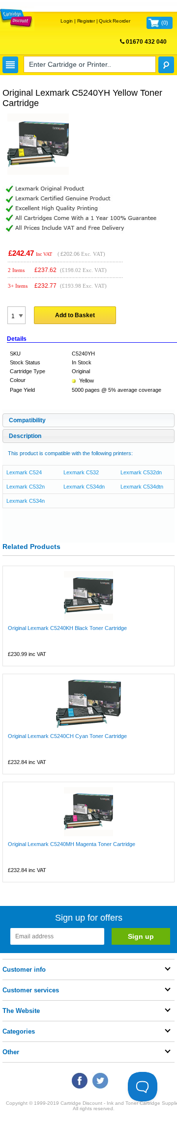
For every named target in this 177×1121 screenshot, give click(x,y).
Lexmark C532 (81, 472)
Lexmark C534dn (84, 487)
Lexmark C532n (25, 487)
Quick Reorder (114, 21)
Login (66, 21)
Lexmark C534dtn (141, 487)
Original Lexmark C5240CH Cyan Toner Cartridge (67, 736)
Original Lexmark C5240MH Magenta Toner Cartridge (71, 844)
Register (86, 21)
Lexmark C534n (25, 501)
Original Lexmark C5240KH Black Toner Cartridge (67, 628)
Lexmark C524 (24, 472)
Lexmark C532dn (141, 472)
